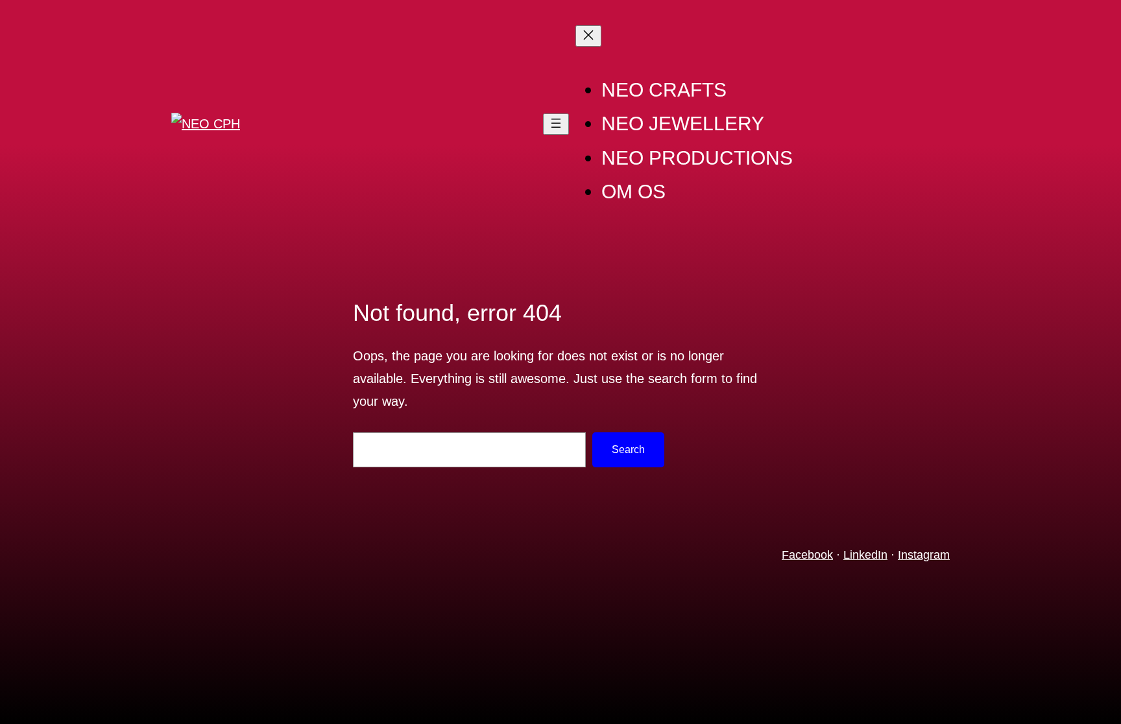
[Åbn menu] (556, 124)
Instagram (924, 554)
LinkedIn (865, 554)
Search (628, 449)
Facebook (807, 554)
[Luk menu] (588, 36)
